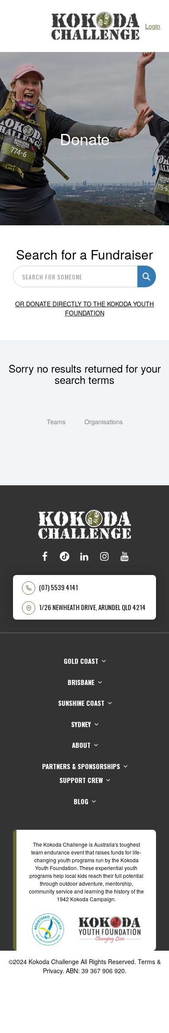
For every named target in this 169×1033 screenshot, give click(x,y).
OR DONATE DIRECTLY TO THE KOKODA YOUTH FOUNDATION (84, 308)
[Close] (13, 25)
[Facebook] (44, 556)
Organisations (103, 421)
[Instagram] (104, 556)
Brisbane (81, 682)
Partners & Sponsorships (81, 766)
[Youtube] (124, 556)
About (81, 745)
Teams (56, 421)
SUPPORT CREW (81, 780)
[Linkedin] (84, 556)
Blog (81, 801)
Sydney (81, 724)
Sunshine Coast (81, 703)
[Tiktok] (64, 556)
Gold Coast (81, 661)
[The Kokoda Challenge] (84, 523)
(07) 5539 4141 (58, 587)
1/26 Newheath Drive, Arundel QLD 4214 (92, 607)
